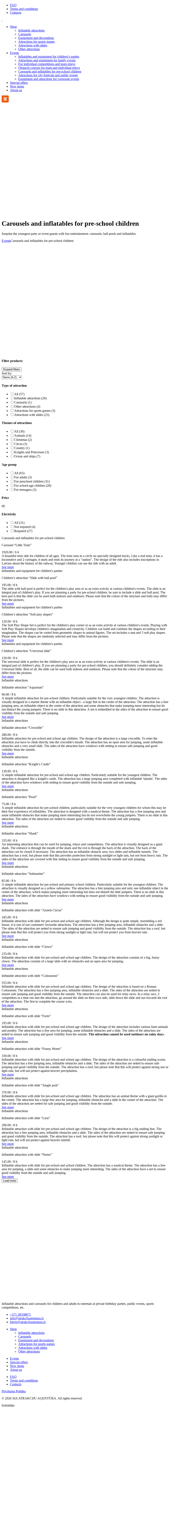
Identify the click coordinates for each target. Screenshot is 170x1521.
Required (23, 531)
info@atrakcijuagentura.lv (27, 1318)
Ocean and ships (27, 456)
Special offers (19, 82)
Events (14, 53)
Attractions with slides (32, 45)
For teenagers (25, 489)
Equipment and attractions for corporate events (48, 79)
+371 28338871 (20, 1314)
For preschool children (32, 481)
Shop (13, 26)
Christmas (23, 439)
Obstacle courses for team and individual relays (49, 67)
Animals (22, 435)
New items (17, 86)
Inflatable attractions (31, 30)
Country (21, 448)
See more (8, 567)
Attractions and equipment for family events (46, 60)
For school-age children (32, 485)
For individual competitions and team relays (46, 64)
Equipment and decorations (36, 38)
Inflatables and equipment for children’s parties (48, 56)
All (19, 394)
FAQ (13, 5)
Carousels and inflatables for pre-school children (49, 71)
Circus (20, 444)
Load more (9, 1180)
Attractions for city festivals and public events (48, 75)
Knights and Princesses (31, 452)
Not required (24, 527)
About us (16, 90)
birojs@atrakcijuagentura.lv (28, 1322)
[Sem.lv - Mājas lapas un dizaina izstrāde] (85, 1517)
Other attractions (29, 49)
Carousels (24, 34)
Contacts (15, 12)
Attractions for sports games (36, 41)
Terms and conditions (24, 9)
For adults (23, 477)
